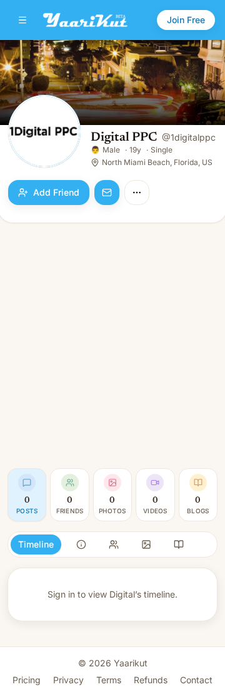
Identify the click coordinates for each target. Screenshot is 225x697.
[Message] (106, 192)
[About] (81, 544)
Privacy (68, 679)
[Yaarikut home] (85, 20)
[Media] (146, 544)
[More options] (136, 192)
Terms (108, 679)
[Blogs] (178, 544)
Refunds (151, 679)
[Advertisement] (112, 345)
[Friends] (113, 544)
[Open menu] (22, 20)
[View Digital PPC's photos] (44, 132)
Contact (196, 679)
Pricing (26, 679)
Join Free (186, 19)
